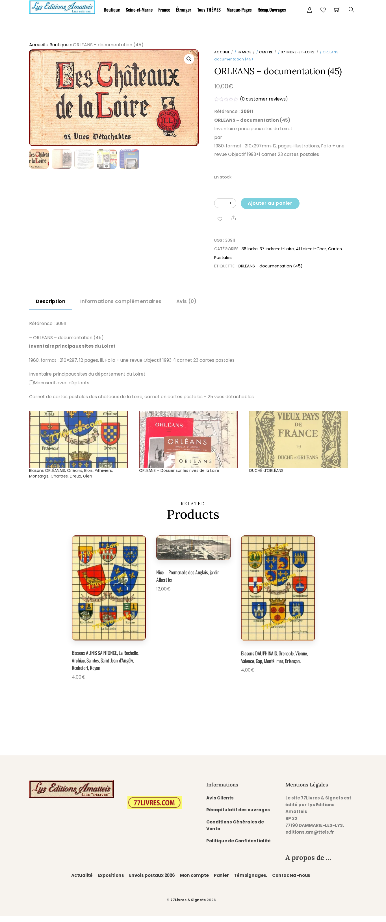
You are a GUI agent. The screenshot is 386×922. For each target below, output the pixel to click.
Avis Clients (220, 798)
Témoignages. (250, 875)
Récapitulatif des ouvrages (238, 810)
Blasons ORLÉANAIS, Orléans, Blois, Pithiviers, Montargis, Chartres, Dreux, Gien (71, 473)
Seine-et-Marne (139, 9)
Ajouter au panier (270, 203)
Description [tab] (50, 301)
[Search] (351, 9)
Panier (221, 875)
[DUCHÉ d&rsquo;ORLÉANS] (301, 439)
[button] (189, 59)
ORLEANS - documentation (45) (270, 266)
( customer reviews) (264, 99)
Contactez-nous (291, 875)
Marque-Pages (239, 9)
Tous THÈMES (209, 9)
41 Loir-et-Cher (311, 249)
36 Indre (250, 249)
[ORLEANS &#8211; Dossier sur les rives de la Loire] (191, 439)
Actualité (82, 875)
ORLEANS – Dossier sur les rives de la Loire (179, 470)
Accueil (37, 45)
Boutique (112, 9)
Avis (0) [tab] (186, 301)
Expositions (111, 875)
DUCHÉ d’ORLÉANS (266, 470)
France (164, 9)
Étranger (183, 9)
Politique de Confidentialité (238, 841)
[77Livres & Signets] (62, 6)
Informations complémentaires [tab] (120, 301)
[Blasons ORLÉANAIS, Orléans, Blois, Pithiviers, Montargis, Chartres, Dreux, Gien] (81, 439)
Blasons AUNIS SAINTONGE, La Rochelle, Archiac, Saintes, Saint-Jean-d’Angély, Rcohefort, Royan (105, 660)
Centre (266, 52)
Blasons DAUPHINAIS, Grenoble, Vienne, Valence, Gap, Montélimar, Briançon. (274, 656)
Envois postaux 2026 (152, 875)
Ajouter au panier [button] (101, 690)
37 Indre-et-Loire (298, 52)
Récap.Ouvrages (271, 9)
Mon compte (194, 875)
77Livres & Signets (188, 899)
